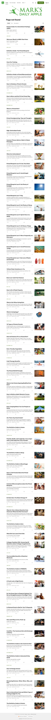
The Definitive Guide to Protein (16, 703)
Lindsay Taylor (15, 444)
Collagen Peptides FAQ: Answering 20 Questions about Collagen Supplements (18, 543)
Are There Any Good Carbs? (15, 418)
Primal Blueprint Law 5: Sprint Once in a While (18, 215)
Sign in (47, 2)
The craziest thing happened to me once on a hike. (17, 559)
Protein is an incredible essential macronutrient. (17, 705)
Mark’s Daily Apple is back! (12, 41)
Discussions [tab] (16, 23)
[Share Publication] (35, 2)
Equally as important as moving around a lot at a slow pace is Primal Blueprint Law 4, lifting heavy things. (20, 228)
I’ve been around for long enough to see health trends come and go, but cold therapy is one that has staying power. (19, 363)
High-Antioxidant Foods (14, 130)
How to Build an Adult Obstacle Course (18, 394)
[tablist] (13, 23)
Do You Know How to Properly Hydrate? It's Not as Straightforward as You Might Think (19, 594)
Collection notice (33, 714)
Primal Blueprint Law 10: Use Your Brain (18, 163)
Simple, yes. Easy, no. (11, 621)
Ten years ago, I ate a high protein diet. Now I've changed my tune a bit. (20, 583)
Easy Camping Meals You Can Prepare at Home (18, 407)
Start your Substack (23, 716)
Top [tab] (12, 23)
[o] (39, 29)
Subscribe (40, 2)
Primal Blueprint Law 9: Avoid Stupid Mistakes (17, 174)
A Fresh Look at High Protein (15, 581)
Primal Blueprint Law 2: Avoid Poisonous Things (18, 247)
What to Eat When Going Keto (15, 302)
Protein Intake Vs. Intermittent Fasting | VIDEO (18, 27)
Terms (29, 714)
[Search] (33, 2)
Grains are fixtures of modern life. (14, 429)
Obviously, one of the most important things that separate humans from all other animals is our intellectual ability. (19, 166)
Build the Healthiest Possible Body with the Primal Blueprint (19, 52)
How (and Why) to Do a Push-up (16, 619)
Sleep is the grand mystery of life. (14, 454)
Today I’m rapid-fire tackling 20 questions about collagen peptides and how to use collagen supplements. (19, 546)
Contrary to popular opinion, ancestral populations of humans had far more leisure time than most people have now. (19, 198)
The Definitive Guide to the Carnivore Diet (19, 643)
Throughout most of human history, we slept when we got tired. (19, 207)
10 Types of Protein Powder (15, 324)
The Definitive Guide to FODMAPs (17, 569)
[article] (25, 29)
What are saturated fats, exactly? (13, 659)
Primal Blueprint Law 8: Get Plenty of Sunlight (17, 185)
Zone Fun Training (12, 62)
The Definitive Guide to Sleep (15, 452)
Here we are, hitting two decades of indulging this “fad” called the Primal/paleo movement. (20, 488)
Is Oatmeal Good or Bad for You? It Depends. (20, 607)
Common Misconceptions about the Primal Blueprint (19, 484)
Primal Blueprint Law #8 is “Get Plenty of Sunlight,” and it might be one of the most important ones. (19, 188)
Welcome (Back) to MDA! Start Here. (17, 39)
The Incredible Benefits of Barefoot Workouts (17, 557)
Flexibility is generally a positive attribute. (15, 634)
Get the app (30, 716)
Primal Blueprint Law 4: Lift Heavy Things (19, 226)
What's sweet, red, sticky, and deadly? (15, 465)
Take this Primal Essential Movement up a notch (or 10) (18, 270)
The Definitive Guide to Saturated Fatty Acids (18, 656)
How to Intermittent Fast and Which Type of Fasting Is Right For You (19, 693)
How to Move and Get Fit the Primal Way (18, 96)
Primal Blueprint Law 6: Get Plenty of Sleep (19, 205)
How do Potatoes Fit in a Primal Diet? (17, 336)
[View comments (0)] (16, 55)
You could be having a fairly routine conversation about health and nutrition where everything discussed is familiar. (19, 571)
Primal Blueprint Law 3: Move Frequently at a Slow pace (20, 236)
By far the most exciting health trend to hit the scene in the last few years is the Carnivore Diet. (19, 646)
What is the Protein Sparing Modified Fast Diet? (19, 383)
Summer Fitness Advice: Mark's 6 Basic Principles (18, 140)
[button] (7, 2)
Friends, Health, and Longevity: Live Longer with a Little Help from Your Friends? (19, 439)
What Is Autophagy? (13, 312)
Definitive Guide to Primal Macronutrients (19, 74)
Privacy (26, 714)
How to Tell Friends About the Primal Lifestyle (17, 473)
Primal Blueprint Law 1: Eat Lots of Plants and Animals (19, 258)
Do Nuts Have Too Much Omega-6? (17, 498)
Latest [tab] (8, 23)
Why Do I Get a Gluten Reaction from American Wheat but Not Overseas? (17, 510)
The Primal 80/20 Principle (15, 371)
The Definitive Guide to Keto (15, 524)
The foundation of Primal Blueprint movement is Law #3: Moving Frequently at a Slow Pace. (19, 239)
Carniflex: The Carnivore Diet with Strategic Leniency (20, 631)
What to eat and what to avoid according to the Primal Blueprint (18, 111)
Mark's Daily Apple (13, 31)
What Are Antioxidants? (14, 154)
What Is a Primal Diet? (13, 108)
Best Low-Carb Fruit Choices (15, 278)
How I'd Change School (13, 668)
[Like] (7, 124)
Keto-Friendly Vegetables (14, 349)
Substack (20, 718)
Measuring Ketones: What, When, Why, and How (19, 681)
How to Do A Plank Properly (15, 290)
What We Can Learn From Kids (16, 533)
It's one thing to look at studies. (13, 535)
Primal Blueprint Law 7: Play (15, 195)
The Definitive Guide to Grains (16, 427)
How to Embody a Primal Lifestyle (16, 84)
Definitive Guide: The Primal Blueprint (18, 51)
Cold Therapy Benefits (13, 361)
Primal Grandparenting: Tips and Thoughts (19, 118)
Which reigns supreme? (12, 30)
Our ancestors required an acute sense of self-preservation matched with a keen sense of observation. (19, 177)
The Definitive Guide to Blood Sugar (17, 464)
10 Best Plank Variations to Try (16, 269)
